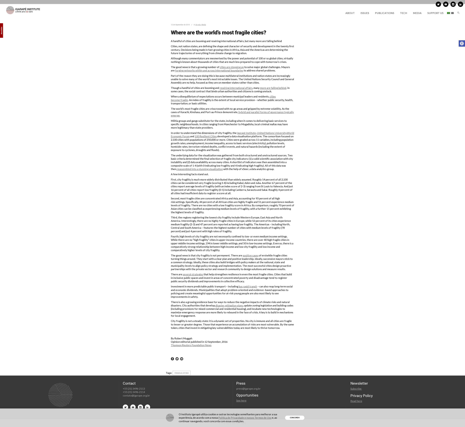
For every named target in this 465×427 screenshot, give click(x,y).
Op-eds (198, 25)
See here (241, 400)
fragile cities (182, 373)
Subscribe (356, 388)
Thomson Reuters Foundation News (191, 345)
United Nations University (272, 132)
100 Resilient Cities (206, 136)
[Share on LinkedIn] (181, 358)
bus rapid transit (248, 286)
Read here (356, 400)
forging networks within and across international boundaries (209, 70)
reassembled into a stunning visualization (199, 168)
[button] (462, 43)
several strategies (193, 274)
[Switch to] (448, 13)
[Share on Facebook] (172, 358)
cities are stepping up (232, 67)
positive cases (250, 255)
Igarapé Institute (246, 132)
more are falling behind (273, 87)
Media (203, 25)
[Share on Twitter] (177, 358)
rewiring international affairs (236, 87)
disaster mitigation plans (229, 305)
